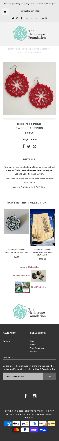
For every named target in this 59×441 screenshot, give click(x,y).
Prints (33, 344)
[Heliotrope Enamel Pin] (16, 233)
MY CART (43, 19)
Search (6, 341)
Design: (25, 139)
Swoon (33, 351)
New (32, 341)
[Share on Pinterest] (34, 147)
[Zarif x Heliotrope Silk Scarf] (42, 245)
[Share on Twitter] (29, 147)
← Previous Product (20, 275)
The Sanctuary (37, 348)
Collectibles (24, 49)
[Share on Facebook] (24, 147)
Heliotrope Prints (34, 411)
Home (11, 49)
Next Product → (38, 287)
